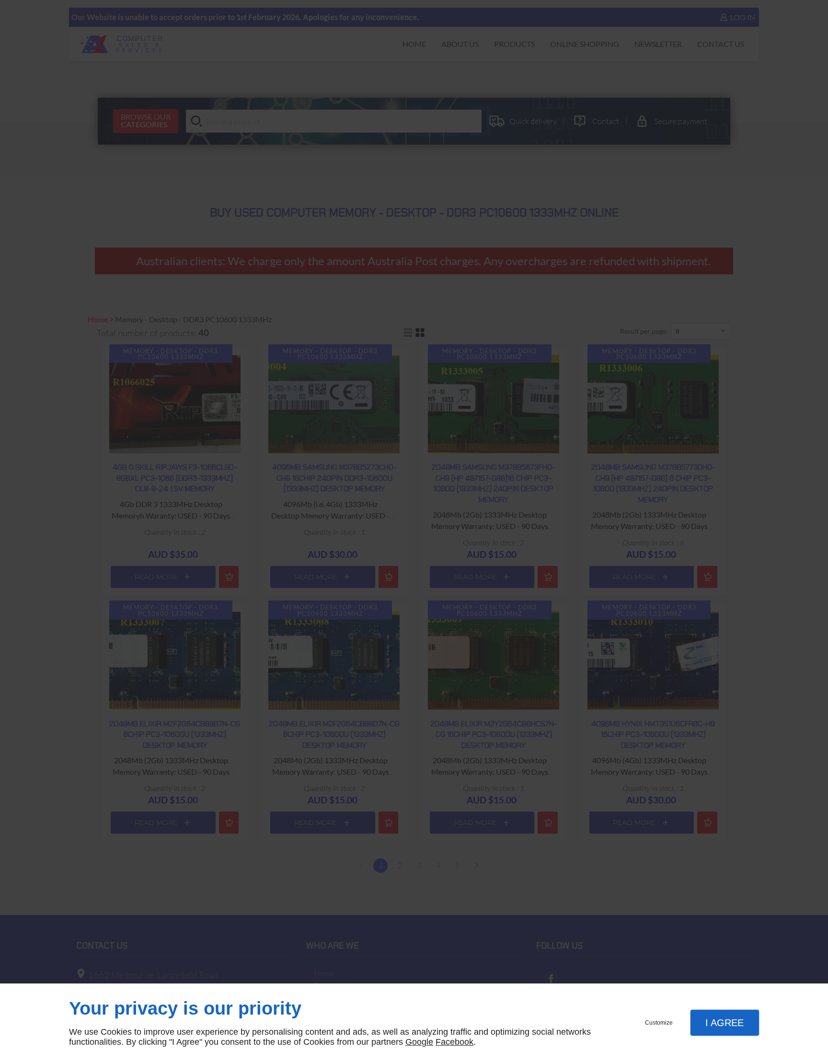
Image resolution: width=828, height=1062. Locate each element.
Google (419, 1042)
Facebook (454, 1042)
